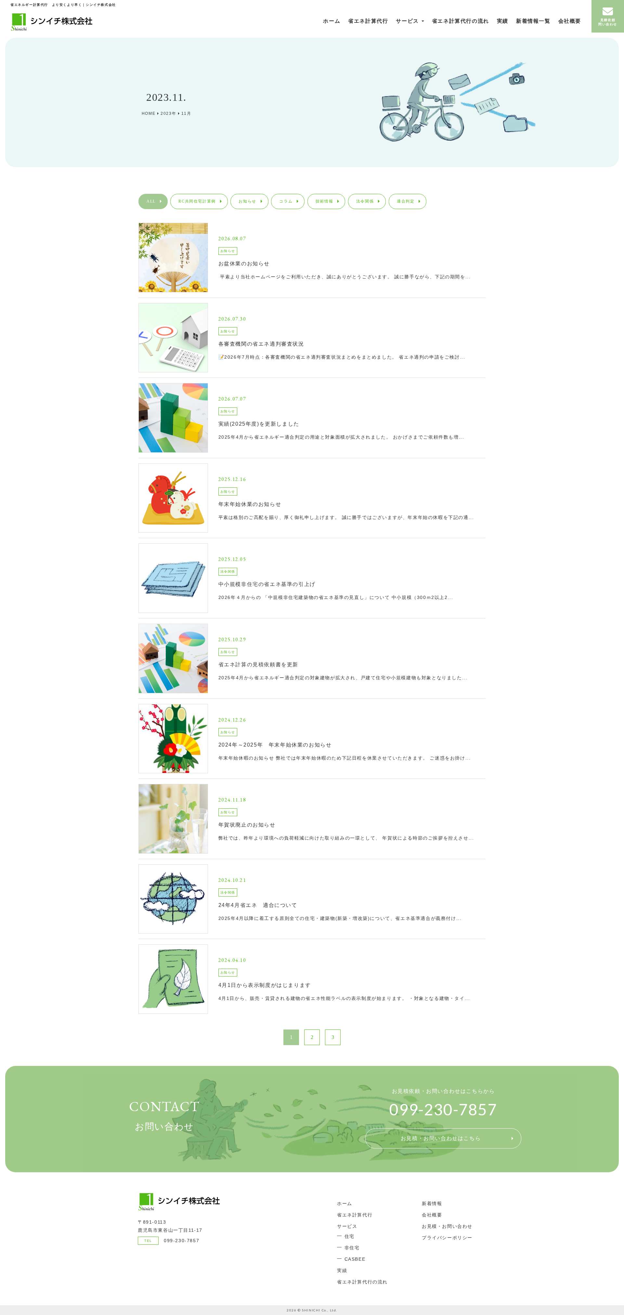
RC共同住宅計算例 (196, 201)
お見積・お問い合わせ (447, 1226)
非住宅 (352, 1247)
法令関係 (365, 201)
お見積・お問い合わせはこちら (441, 1138)
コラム (285, 201)
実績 (502, 21)
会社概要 (569, 21)
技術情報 (324, 201)
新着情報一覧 (533, 21)
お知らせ (247, 201)
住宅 (349, 1236)
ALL (151, 201)
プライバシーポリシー (447, 1237)
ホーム (331, 21)
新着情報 (432, 1203)
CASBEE (355, 1259)
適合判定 (405, 201)
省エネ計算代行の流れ (460, 21)
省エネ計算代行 (368, 21)
